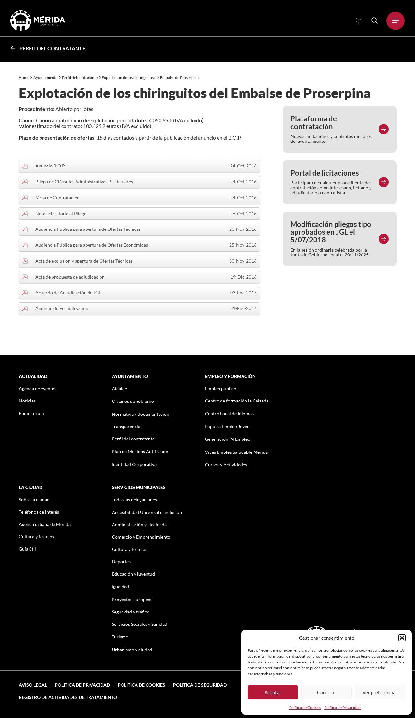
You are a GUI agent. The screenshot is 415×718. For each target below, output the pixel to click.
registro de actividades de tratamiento (68, 697)
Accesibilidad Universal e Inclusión (147, 512)
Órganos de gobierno (133, 401)
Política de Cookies (305, 707)
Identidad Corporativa (134, 464)
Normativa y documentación (140, 414)
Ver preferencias (380, 692)
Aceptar (272, 692)
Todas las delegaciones (134, 499)
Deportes (121, 561)
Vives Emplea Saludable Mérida (236, 452)
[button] (402, 638)
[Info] (359, 21)
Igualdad (120, 586)
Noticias (27, 400)
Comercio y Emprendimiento (141, 536)
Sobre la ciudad (34, 499)
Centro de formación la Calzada (236, 400)
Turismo (120, 636)
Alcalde (119, 388)
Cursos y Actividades (226, 464)
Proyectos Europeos (132, 599)
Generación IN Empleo (227, 439)
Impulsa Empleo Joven (227, 426)
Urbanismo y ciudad (132, 649)
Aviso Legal (33, 684)
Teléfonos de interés (39, 511)
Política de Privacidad (342, 707)
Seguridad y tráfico (130, 611)
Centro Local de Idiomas (229, 413)
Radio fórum (31, 413)
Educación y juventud (133, 573)
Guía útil (27, 548)
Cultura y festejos (36, 536)
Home (24, 77)
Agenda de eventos (37, 388)
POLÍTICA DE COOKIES (141, 684)
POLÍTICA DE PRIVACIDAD (82, 684)
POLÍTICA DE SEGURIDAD (200, 684)
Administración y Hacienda (139, 524)
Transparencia (126, 426)
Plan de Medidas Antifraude (140, 451)
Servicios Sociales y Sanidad (139, 624)
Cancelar (326, 692)
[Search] (374, 20)
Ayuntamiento (45, 77)
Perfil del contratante (52, 48)
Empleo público (220, 388)
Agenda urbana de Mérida (45, 524)
